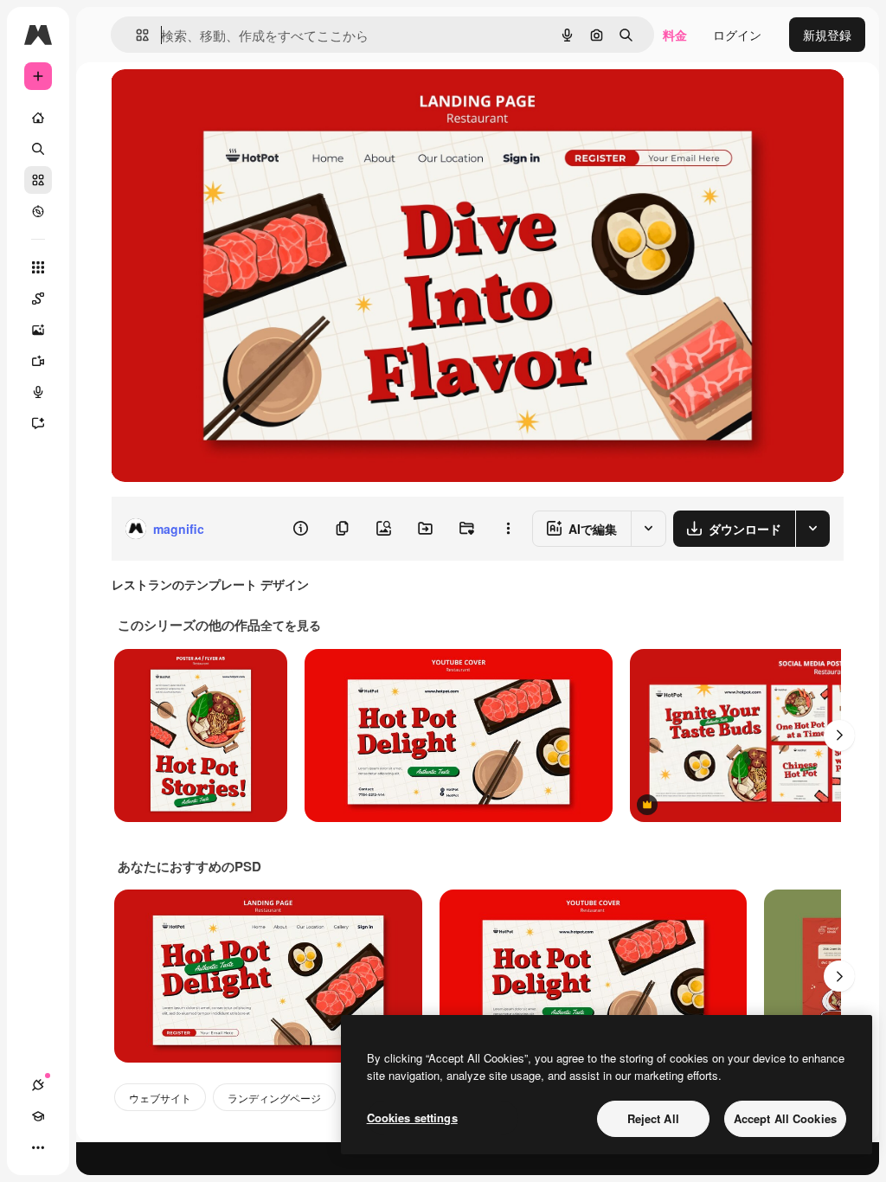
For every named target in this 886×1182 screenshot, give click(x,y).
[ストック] (38, 180)
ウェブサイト (160, 1097)
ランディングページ (274, 1097)
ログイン (737, 34)
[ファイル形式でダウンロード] (812, 529)
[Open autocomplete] (135, 35)
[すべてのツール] (38, 267)
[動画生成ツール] (38, 361)
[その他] (38, 1147)
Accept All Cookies (785, 1118)
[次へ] (839, 735)
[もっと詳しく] (38, 211)
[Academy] (38, 1116)
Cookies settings (412, 1117)
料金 (675, 34)
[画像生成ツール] (38, 330)
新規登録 (827, 34)
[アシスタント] (38, 423)
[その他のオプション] (508, 528)
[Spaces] (38, 298)
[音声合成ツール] (38, 392)
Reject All (653, 1118)
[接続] (38, 1085)
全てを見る (290, 624)
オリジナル (229, 102)
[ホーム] (38, 118)
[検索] (38, 149)
